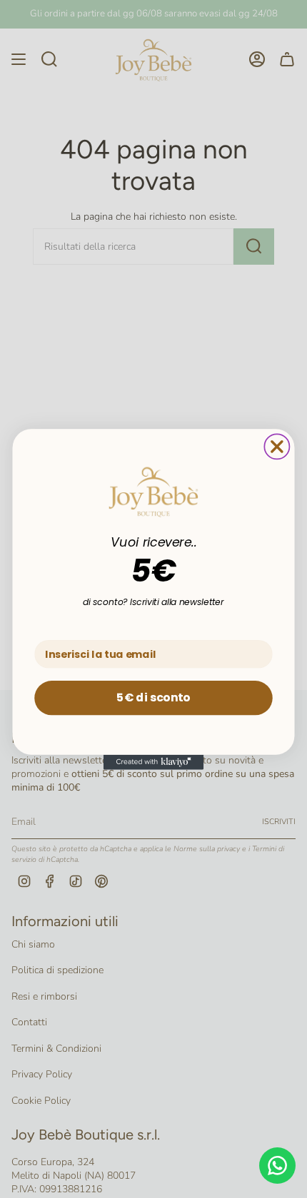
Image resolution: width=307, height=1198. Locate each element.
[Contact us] (277, 1165)
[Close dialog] (276, 446)
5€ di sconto (153, 697)
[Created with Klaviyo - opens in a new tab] (153, 761)
